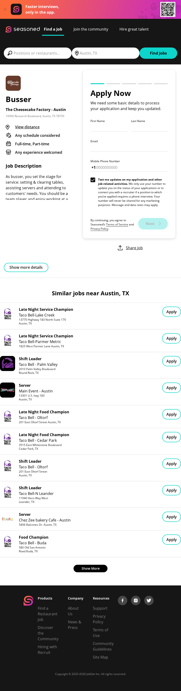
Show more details (26, 267)
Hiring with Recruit (47, 649)
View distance (27, 127)
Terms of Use (100, 632)
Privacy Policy (99, 229)
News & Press (74, 624)
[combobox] (38, 53)
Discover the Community (48, 633)
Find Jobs (158, 53)
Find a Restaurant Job (48, 614)
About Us (73, 611)
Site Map (100, 657)
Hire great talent (134, 29)
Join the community (91, 29)
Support (100, 608)
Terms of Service (117, 224)
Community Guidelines (103, 646)
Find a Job (53, 29)
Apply (171, 311)
